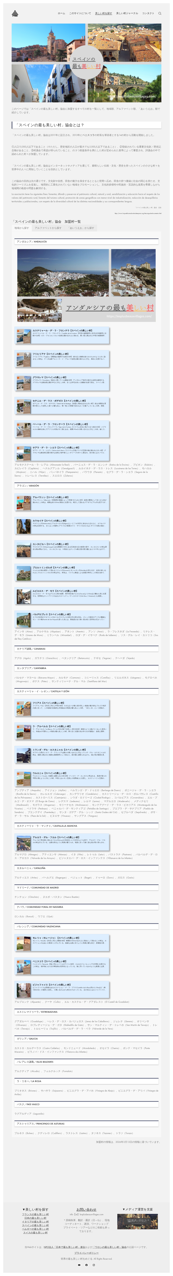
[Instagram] (94, 1265)
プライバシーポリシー (86, 1253)
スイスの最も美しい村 (35, 1232)
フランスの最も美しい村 (35, 1214)
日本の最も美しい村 (35, 1218)
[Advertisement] (87, 1175)
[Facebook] (86, 1265)
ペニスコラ (88, 135)
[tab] (22, 228)
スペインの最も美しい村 (35, 1225)
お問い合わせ (86, 1209)
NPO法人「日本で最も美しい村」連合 (64, 1247)
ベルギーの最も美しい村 (35, 1229)
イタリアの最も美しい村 (35, 1221)
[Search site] (159, 13)
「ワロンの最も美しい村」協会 (109, 1247)
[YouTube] (79, 1265)
